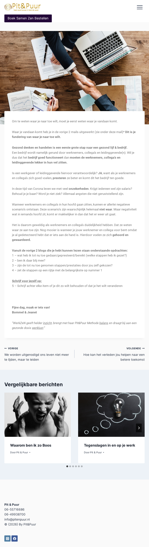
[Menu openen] (140, 7)
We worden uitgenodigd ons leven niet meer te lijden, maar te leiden (36, 354)
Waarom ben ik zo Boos (30, 445)
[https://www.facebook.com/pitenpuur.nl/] (14, 538)
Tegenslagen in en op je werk (109, 445)
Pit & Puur (22, 452)
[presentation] (37, 415)
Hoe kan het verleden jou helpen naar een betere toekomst (114, 354)
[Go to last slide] (10, 428)
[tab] (67, 466)
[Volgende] (139, 428)
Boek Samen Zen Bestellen (28, 18)
